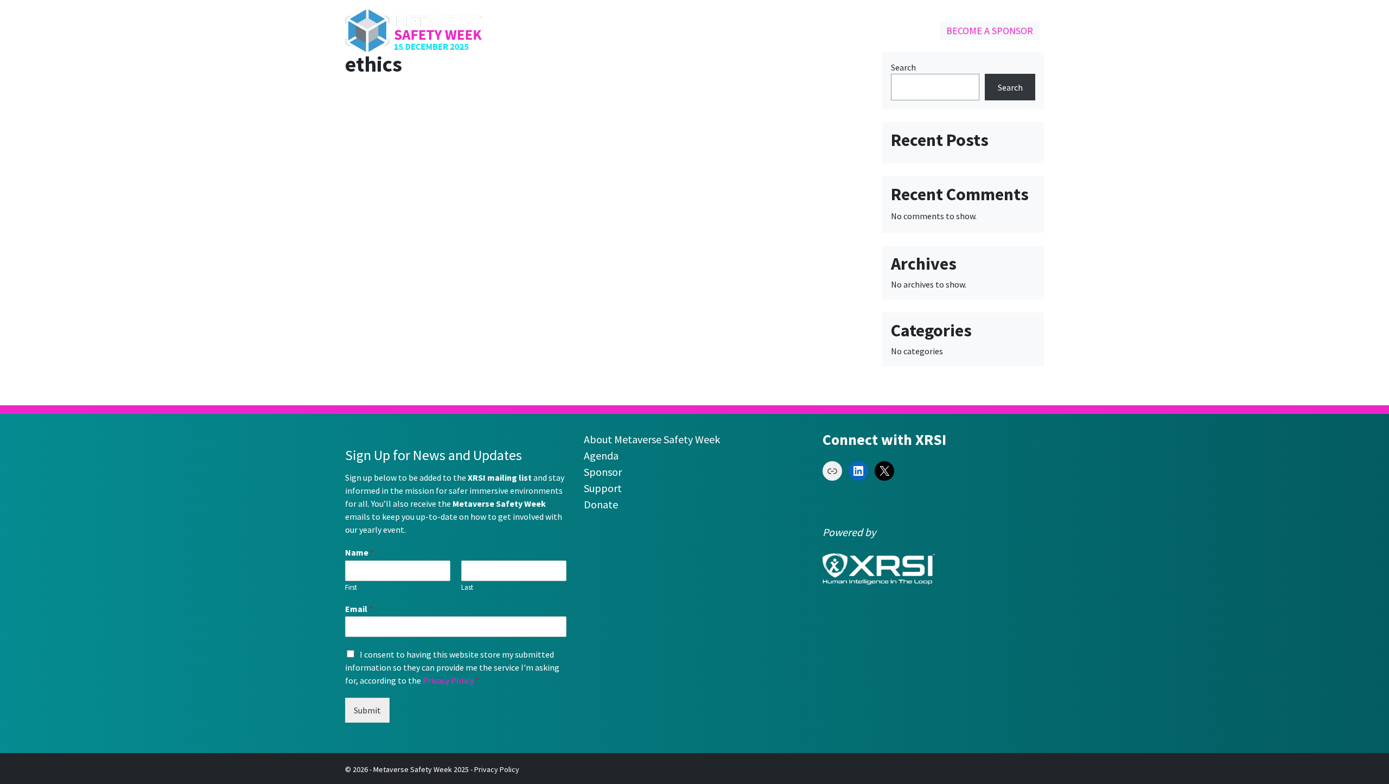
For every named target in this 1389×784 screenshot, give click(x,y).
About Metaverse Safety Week (652, 439)
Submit (367, 710)
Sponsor (603, 472)
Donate (601, 504)
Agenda (601, 455)
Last (467, 587)
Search (903, 67)
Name (359, 552)
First (351, 587)
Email (359, 608)
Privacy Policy (448, 680)
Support (603, 488)
